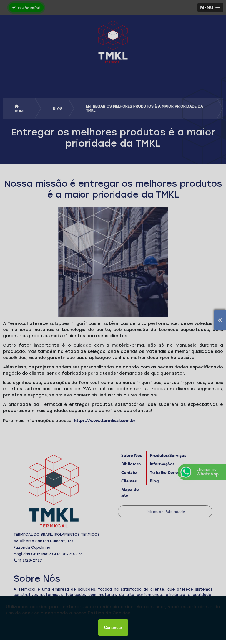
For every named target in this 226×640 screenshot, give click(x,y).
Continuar (113, 627)
